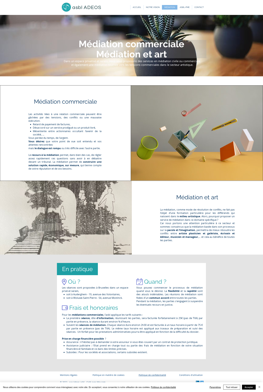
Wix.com (101, 382)
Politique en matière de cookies (109, 375)
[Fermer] (259, 387)
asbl (78, 7)
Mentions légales (68, 375)
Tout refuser (232, 387)
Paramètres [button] (215, 387)
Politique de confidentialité (163, 387)
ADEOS (92, 7)
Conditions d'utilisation (191, 375)
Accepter (249, 387)
